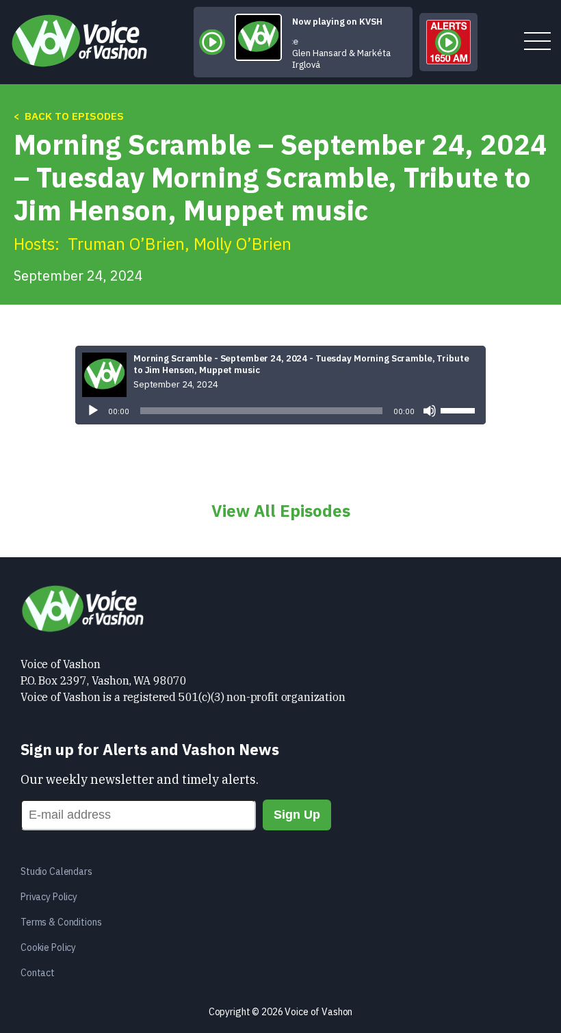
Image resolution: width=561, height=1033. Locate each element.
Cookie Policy (48, 947)
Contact (38, 973)
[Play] (93, 411)
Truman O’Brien (126, 244)
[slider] (460, 409)
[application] (280, 410)
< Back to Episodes (69, 116)
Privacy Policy (49, 897)
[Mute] (429, 411)
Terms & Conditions (61, 922)
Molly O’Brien (242, 244)
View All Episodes (280, 511)
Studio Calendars (56, 871)
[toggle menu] (537, 42)
